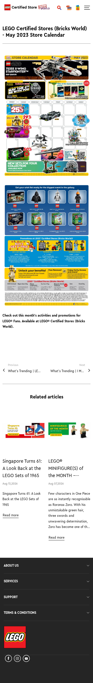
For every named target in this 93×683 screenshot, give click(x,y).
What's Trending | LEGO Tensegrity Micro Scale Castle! (25, 371)
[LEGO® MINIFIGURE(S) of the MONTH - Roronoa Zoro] (69, 431)
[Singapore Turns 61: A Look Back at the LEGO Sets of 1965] (23, 431)
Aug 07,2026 (56, 483)
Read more (11, 515)
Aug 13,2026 (10, 483)
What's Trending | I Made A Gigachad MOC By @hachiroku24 (67, 371)
